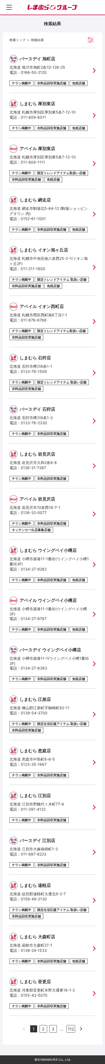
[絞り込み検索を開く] (90, 40)
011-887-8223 (33, 854)
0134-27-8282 (34, 569)
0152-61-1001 (33, 218)
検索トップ (17, 40)
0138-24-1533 (34, 950)
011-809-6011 (33, 117)
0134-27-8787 (34, 618)
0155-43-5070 (34, 995)
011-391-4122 (33, 809)
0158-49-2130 (34, 899)
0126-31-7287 (33, 467)
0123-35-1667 (34, 764)
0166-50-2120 (34, 72)
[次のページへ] (81, 1029)
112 (71, 1029)
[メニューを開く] (9, 7)
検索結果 (37, 40)
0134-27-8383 (34, 668)
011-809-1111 (33, 162)
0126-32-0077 (34, 512)
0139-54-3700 (34, 713)
